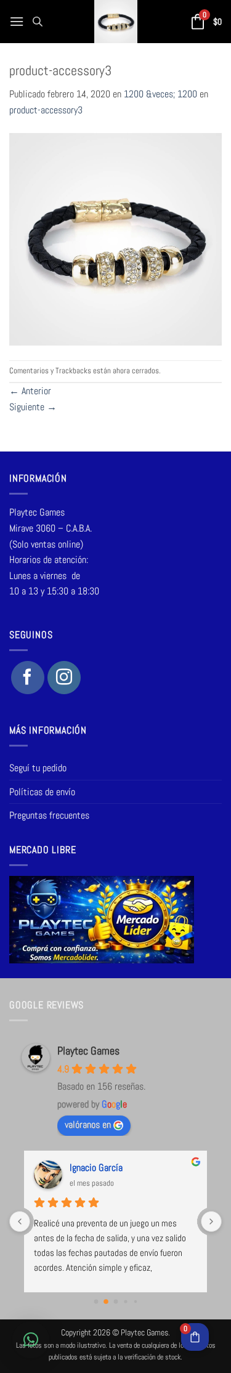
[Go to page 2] (115, 1302)
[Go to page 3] (125, 1301)
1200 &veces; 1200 (160, 93)
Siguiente (33, 406)
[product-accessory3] (115, 238)
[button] (16, 21)
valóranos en (88, 1124)
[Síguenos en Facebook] (27, 677)
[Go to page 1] (105, 1301)
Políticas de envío (42, 791)
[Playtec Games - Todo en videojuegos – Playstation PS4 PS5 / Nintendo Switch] (115, 21)
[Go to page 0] (96, 1302)
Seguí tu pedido (38, 767)
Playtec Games (88, 1050)
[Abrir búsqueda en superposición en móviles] (38, 21)
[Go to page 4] (135, 1301)
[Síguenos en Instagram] (64, 677)
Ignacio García (96, 1167)
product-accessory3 (46, 109)
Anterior (30, 390)
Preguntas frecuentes (49, 815)
